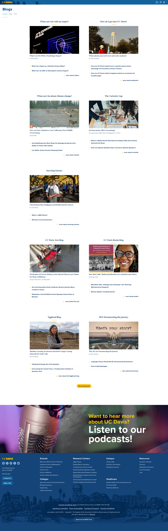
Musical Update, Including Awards (103, 292)
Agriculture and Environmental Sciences (52, 482)
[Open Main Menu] (157, 2)
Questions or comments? (60, 508)
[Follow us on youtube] (18, 463)
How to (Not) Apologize (99, 366)
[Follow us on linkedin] (11, 463)
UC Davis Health (111, 485)
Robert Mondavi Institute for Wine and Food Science (84, 476)
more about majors (72, 75)
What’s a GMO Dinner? (40, 215)
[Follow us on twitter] (14, 463)
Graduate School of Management (50, 464)
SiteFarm (92, 514)
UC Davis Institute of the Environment (84, 482)
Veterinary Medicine (112, 488)
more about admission (130, 80)
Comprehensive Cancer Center (82, 467)
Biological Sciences (46, 485)
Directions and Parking (113, 464)
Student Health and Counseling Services (118, 482)
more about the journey (130, 371)
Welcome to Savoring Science (42, 220)
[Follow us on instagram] (7, 463)
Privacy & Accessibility (76, 508)
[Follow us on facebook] (3, 463)
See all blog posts (84, 386)
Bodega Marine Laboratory (81, 464)
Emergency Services (112, 467)
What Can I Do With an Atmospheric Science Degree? (50, 71)
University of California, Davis (67, 505)
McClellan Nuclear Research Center (84, 470)
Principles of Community (91, 508)
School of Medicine (46, 472)
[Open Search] (160, 2)
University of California (107, 508)
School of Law (44, 470)
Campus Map (110, 462)
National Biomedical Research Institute (85, 472)
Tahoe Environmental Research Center (85, 480)
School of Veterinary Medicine (49, 475)
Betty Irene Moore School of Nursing (51, 462)
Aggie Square (77, 462)
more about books (132, 296)
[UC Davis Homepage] (7, 2)
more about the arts (72, 301)
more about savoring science (69, 224)
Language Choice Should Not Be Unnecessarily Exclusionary (112, 361)
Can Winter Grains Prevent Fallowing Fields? (47, 150)
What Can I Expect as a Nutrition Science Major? (48, 66)
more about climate (72, 155)
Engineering (43, 488)
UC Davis (5, 14)
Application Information (146, 467)
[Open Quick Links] (164, 2)
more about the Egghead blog (68, 376)
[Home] (7, 458)
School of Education (46, 467)
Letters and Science (46, 490)
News (10, 14)
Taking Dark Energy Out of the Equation (45, 364)
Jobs (140, 472)
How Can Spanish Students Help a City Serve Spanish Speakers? (113, 148)
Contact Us (7, 478)
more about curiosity (131, 152)
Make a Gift (7, 483)
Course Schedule (144, 470)
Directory (142, 464)
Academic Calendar (145, 462)
